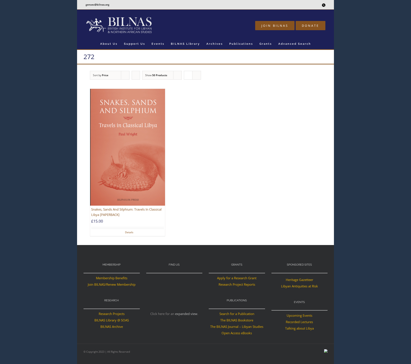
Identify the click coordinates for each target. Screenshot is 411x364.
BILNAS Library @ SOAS (111, 320)
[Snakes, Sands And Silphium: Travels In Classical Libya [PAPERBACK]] (127, 147)
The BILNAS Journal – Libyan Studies (236, 326)
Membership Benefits (111, 278)
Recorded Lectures (299, 322)
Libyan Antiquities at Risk (299, 286)
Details (129, 232)
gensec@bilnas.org (97, 4)
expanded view (186, 314)
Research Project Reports (237, 284)
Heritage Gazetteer (299, 280)
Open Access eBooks (237, 333)
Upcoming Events (299, 315)
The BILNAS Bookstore (236, 320)
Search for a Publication (236, 314)
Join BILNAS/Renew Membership (112, 284)
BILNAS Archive (111, 326)
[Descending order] (136, 75)
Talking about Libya (299, 328)
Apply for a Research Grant (236, 278)
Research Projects (112, 314)
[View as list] (196, 75)
